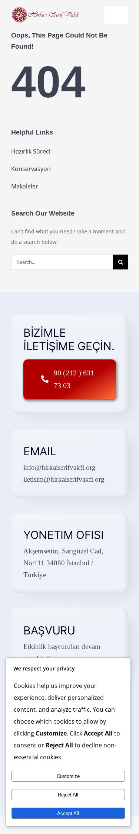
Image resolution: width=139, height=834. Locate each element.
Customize (68, 776)
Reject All (68, 795)
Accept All (68, 813)
